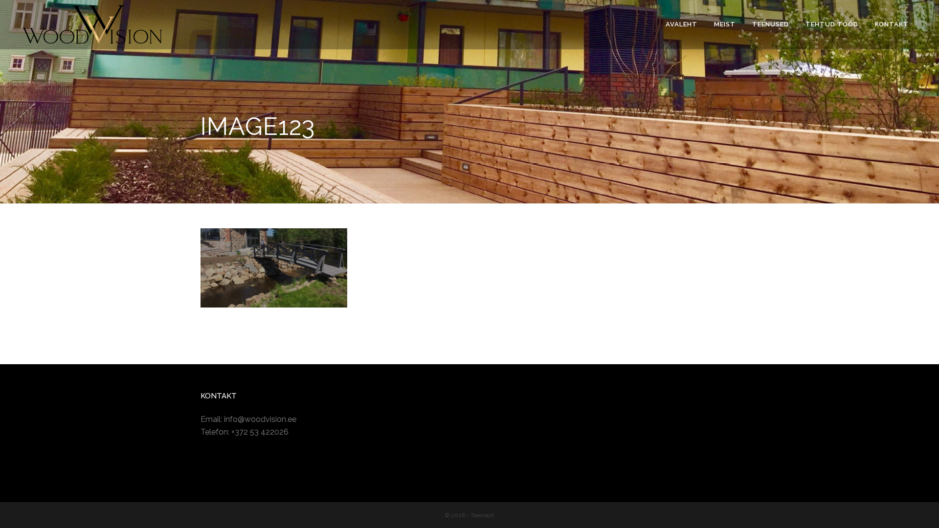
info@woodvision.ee (260, 419)
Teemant (482, 515)
